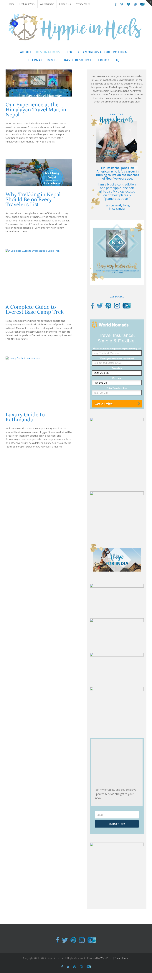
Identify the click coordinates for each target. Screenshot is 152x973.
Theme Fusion (122, 958)
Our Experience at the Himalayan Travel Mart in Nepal (36, 109)
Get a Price (104, 404)
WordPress (106, 958)
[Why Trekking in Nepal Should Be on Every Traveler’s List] (39, 172)
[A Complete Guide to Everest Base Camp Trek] (39, 274)
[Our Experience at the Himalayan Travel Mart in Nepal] (39, 83)
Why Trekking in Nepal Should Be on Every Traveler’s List (33, 199)
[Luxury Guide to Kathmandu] (39, 382)
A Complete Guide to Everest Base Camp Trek (35, 309)
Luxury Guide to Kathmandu (25, 417)
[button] (117, 60)
